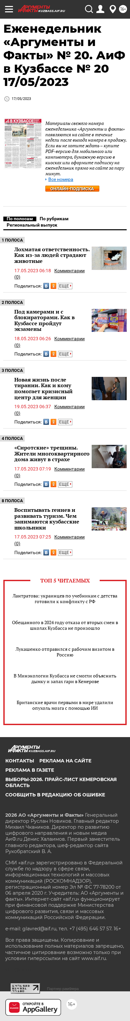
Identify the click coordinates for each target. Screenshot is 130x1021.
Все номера (60, 179)
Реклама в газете (29, 770)
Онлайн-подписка (72, 188)
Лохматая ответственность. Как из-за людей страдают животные (52, 255)
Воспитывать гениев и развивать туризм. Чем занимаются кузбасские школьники (46, 518)
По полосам (20, 218)
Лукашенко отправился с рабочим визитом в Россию (65, 651)
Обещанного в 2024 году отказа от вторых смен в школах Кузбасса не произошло (65, 625)
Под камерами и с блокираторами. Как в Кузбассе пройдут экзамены (44, 320)
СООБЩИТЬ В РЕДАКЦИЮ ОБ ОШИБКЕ (55, 795)
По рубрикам (54, 218)
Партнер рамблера (63, 989)
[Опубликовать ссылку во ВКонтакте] (46, 286)
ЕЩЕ (64, 286)
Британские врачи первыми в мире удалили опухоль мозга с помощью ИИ (65, 705)
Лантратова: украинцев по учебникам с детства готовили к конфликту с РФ (65, 598)
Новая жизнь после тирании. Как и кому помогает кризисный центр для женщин (43, 388)
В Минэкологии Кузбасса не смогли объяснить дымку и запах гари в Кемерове (65, 678)
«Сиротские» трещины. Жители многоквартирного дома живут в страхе (52, 453)
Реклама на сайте (65, 761)
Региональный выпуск (32, 225)
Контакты (19, 761)
